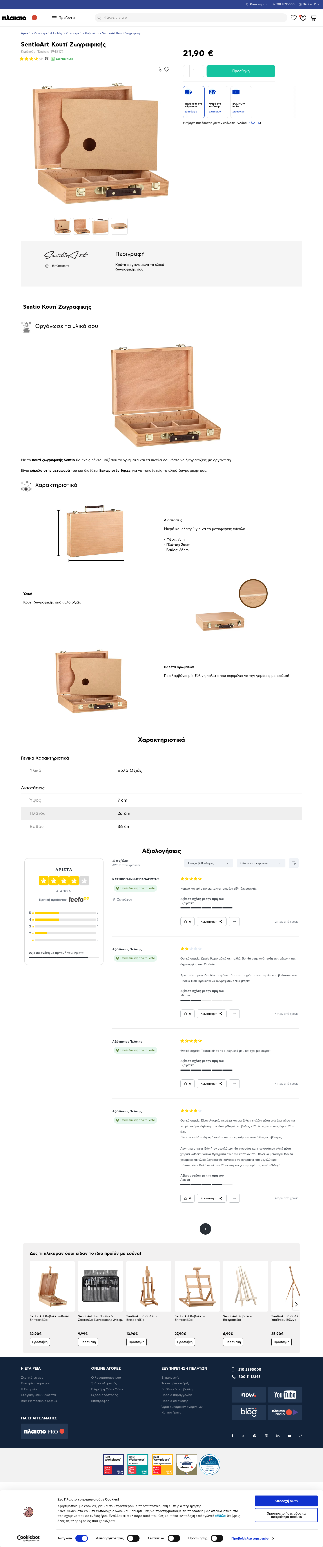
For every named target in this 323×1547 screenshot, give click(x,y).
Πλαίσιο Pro (311, 4)
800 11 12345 (249, 1377)
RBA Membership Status (39, 1401)
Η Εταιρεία (29, 1389)
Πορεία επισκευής (175, 1401)
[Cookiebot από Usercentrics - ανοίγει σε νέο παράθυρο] (28, 1538)
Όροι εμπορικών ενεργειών (182, 1406)
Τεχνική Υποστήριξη (176, 1383)
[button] (26, 1304)
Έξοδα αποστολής (104, 1395)
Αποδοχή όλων (286, 1501)
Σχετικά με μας (32, 1377)
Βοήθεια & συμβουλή (177, 1389)
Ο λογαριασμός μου (106, 1377)
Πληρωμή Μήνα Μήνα (107, 1389)
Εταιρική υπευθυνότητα (38, 1395)
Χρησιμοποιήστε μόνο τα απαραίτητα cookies (286, 1515)
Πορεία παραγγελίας (177, 1395)
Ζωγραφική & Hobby (48, 33)
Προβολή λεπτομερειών (250, 1538)
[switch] (133, 1538)
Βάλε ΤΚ (254, 123)
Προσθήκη (241, 71)
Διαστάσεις (161, 787)
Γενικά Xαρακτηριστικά (161, 757)
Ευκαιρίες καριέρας (36, 1383)
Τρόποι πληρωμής (104, 1383)
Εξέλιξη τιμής (64, 58)
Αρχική (25, 33)
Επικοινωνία (171, 1377)
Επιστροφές (100, 1401)
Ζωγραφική (73, 33)
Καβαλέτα (91, 33)
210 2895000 (249, 1369)
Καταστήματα (259, 4)
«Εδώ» (220, 1516)
